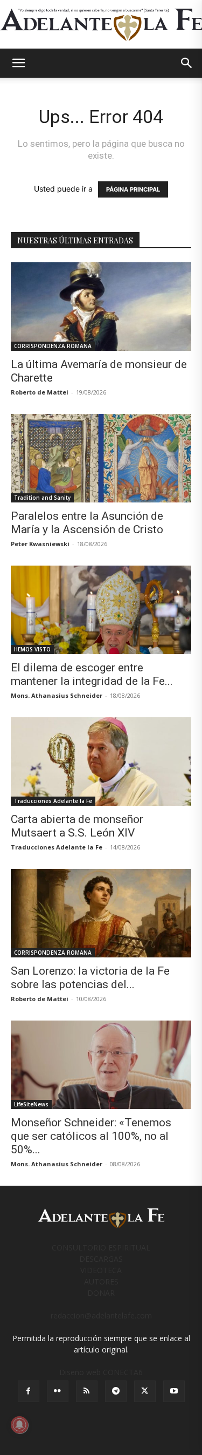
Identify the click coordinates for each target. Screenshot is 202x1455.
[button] (18, 63)
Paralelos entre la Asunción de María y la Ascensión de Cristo (87, 522)
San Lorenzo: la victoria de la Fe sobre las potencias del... (90, 977)
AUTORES (101, 1281)
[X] (145, 1391)
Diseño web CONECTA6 (101, 1372)
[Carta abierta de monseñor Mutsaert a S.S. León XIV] (101, 761)
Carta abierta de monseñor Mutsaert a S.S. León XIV (77, 826)
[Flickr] (57, 1391)
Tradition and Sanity (42, 497)
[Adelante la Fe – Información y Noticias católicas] (101, 24)
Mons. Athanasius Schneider (56, 695)
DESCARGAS (101, 1259)
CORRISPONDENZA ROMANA (53, 346)
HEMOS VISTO (32, 649)
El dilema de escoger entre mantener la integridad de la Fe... (92, 674)
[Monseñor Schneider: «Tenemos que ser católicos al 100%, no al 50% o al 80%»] (101, 1065)
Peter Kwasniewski (40, 544)
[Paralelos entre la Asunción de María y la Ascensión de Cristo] (101, 458)
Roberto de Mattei (39, 392)
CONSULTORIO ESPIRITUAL (101, 1247)
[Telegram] (116, 1391)
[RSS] (86, 1391)
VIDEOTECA (101, 1270)
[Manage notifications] (19, 1424)
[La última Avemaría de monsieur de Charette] (101, 306)
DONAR (101, 1293)
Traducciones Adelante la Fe (53, 801)
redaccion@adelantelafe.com (101, 1315)
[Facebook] (28, 1391)
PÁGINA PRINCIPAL (133, 189)
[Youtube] (174, 1391)
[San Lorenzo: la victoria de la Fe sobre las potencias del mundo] (101, 913)
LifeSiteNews (31, 1104)
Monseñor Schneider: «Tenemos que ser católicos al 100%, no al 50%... (91, 1136)
